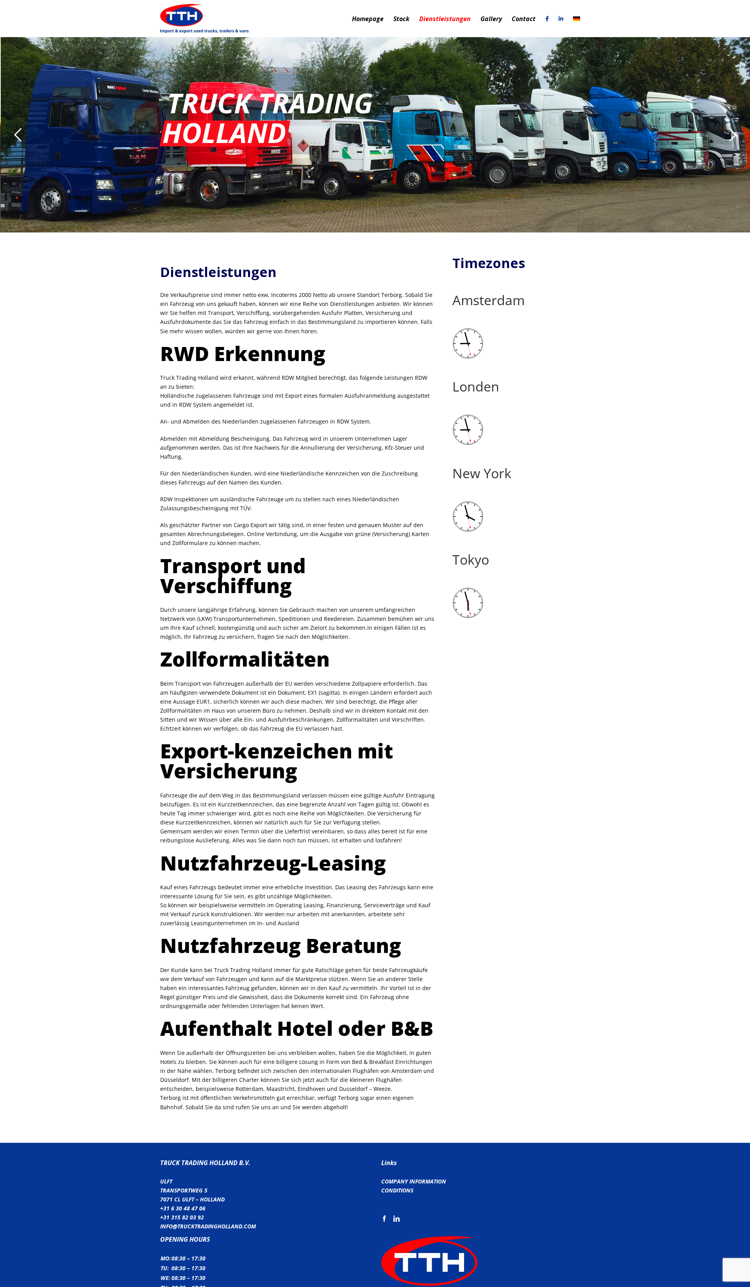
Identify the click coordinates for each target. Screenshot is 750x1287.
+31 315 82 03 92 (182, 1217)
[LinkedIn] (396, 1219)
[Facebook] (384, 1219)
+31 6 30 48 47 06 (182, 1208)
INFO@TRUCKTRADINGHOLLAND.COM (208, 1226)
